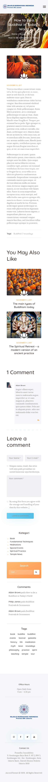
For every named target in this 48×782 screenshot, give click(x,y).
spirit (34, 650)
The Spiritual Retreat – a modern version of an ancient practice (24, 350)
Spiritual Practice (18, 551)
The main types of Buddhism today (24, 305)
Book (12, 539)
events (13, 638)
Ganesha (32, 638)
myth (13, 646)
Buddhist (17, 234)
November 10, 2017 (14, 85)
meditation (30, 642)
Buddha (21, 634)
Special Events (16, 548)
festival (22, 638)
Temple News (16, 554)
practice (25, 650)
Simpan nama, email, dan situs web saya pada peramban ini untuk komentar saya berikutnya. (24, 469)
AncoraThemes (12, 773)
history (13, 642)
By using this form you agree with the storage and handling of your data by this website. (24, 504)
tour (33, 654)
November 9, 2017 (24, 300)
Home (14, 34)
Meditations (15, 545)
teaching (15, 654)
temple (25, 654)
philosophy (14, 650)
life (21, 642)
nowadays (28, 234)
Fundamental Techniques (21, 542)
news (20, 646)
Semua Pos (25, 34)
